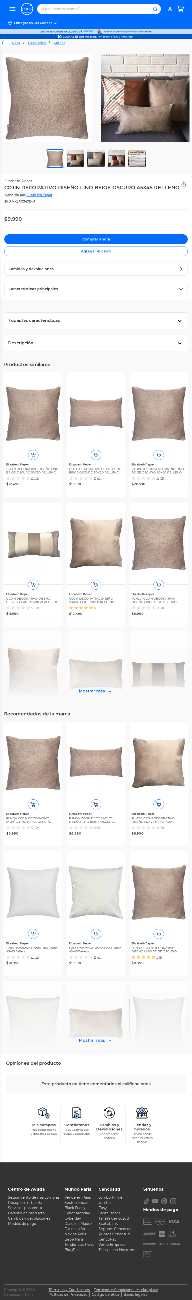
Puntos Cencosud (114, 1234)
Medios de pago (22, 1223)
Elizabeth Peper (39, 195)
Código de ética (105, 1294)
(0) (36, 478)
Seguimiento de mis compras (34, 1197)
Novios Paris (75, 1234)
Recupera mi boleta (25, 1202)
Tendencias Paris (79, 1244)
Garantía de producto (26, 1213)
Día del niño (74, 1229)
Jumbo (104, 1202)
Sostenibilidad (76, 1202)
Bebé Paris (74, 1239)
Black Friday (75, 1208)
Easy (102, 1208)
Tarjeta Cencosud (113, 1218)
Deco (16, 43)
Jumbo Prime (110, 1197)
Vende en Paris (77, 1197)
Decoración (37, 43)
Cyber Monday (77, 1213)
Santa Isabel (109, 1213)
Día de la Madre (78, 1223)
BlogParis (72, 1250)
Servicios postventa (25, 1208)
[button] (96, 23)
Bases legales (135, 1294)
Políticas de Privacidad (68, 1294)
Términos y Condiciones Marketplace (126, 1290)
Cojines (59, 43)
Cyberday (72, 1218)
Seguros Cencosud (115, 1229)
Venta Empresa (112, 1244)
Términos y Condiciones (69, 1290)
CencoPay (107, 1239)
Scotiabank (108, 1223)
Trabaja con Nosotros (116, 1250)
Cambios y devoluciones (29, 1218)
